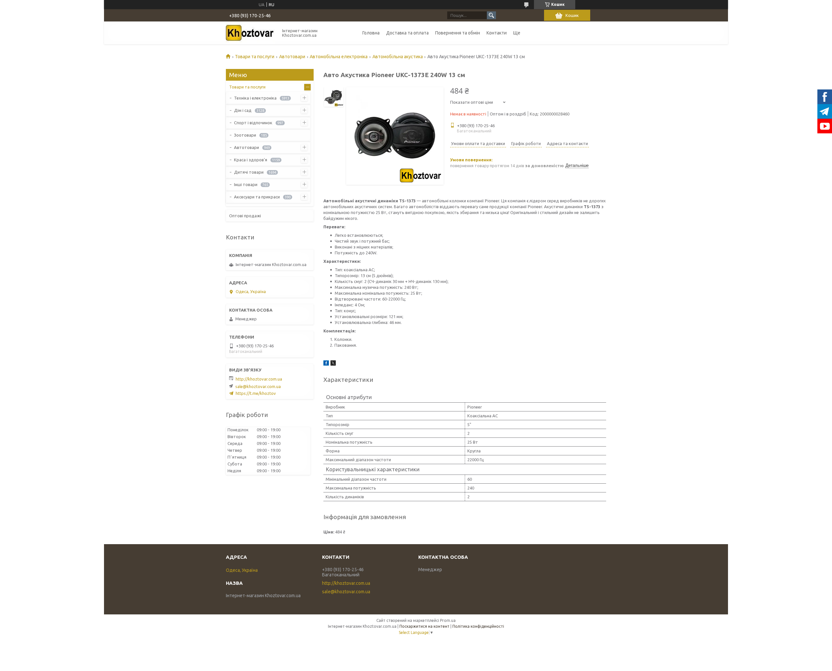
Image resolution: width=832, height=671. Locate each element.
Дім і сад (243, 110)
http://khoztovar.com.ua (259, 379)
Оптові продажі (245, 215)
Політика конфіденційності (478, 626)
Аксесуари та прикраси (257, 197)
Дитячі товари (249, 172)
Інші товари (245, 184)
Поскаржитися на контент (424, 626)
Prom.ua (448, 620)
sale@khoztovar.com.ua (258, 386)
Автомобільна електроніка (339, 56)
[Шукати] (491, 15)
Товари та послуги (254, 56)
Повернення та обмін (457, 32)
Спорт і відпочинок (253, 122)
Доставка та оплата (407, 32)
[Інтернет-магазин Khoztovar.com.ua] (250, 32)
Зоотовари (245, 135)
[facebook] (326, 364)
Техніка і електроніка (255, 98)
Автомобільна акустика (397, 56)
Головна (371, 32)
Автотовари (292, 56)
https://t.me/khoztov (256, 393)
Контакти (497, 32)
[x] (333, 364)
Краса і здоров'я (250, 159)
